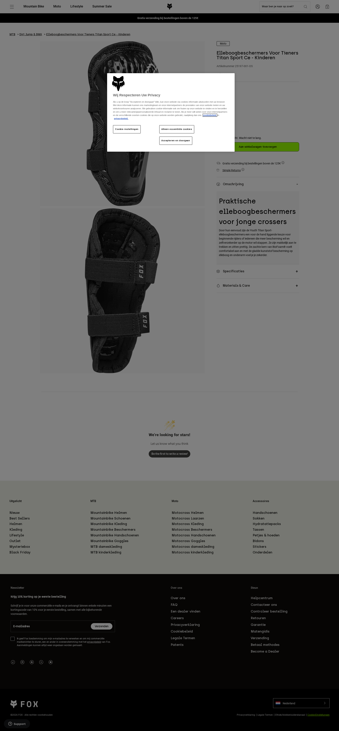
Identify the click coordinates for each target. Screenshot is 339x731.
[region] (171, 112)
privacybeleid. (121, 118)
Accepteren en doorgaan (175, 140)
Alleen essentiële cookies (176, 129)
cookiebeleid (210, 115)
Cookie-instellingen (127, 129)
